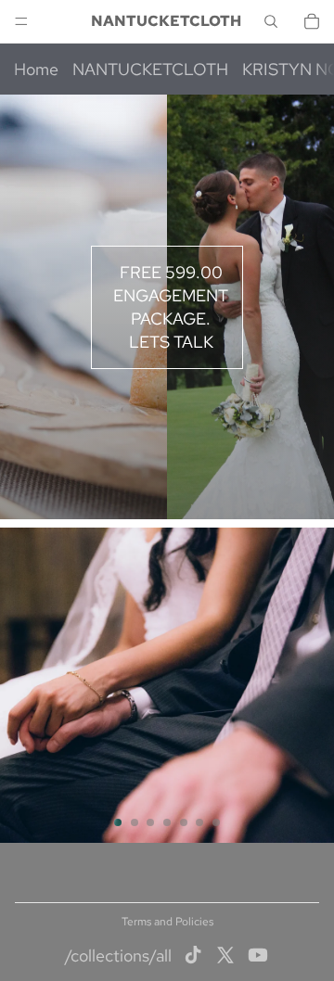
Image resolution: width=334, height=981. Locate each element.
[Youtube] (258, 955)
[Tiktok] (193, 955)
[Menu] (21, 21)
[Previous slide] (22, 685)
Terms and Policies (167, 921)
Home (36, 69)
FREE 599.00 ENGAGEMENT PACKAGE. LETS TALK (170, 307)
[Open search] (270, 21)
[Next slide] (311, 685)
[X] (225, 955)
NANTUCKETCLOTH (150, 69)
